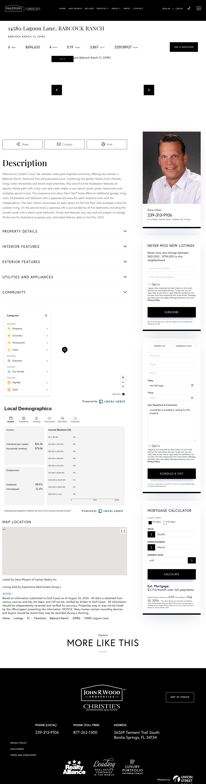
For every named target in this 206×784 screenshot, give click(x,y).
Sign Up (166, 9)
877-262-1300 (85, 732)
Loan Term (154, 517)
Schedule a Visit (184, 346)
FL (28, 618)
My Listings (153, 219)
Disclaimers (17, 749)
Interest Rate (155, 555)
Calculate (171, 574)
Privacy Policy (154, 300)
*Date (150, 380)
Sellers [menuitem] (89, 9)
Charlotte (40, 618)
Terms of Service (156, 486)
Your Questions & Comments (162, 404)
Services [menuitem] (101, 9)
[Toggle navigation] (198, 8)
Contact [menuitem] (138, 9)
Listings (18, 618)
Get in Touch (180, 697)
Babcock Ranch (59, 618)
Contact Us (159, 346)
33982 (76, 618)
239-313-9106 (188, 8)
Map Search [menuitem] (75, 9)
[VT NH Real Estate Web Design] (182, 779)
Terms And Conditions (23, 755)
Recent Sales (165, 219)
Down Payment (156, 542)
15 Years (171, 521)
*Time (150, 392)
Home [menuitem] (62, 9)
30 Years (156, 521)
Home (6, 618)
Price (151, 529)
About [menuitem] (126, 9)
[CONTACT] (184, 47)
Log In (179, 9)
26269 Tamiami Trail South (136, 735)
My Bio (187, 219)
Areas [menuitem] (115, 9)
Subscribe (171, 312)
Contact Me (177, 219)
